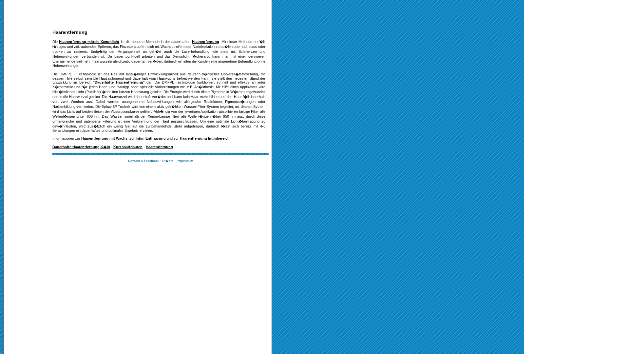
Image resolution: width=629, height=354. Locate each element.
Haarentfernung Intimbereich (205, 138)
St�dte (168, 161)
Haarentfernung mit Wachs (104, 138)
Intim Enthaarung (151, 138)
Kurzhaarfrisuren (128, 147)
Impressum (185, 161)
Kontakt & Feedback (143, 161)
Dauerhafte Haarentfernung (119, 82)
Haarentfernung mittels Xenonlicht (89, 42)
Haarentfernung (205, 42)
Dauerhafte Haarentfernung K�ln (81, 147)
